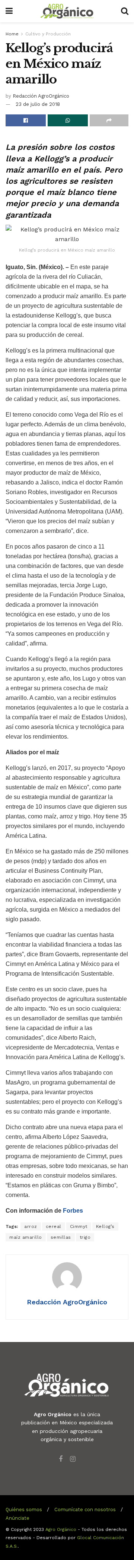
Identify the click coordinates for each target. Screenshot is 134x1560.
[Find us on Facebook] (61, 1459)
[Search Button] (124, 11)
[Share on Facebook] (26, 120)
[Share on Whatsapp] (68, 120)
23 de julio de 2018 (38, 104)
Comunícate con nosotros (85, 1509)
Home (12, 34)
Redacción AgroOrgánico (41, 96)
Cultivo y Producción (48, 34)
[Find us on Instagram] (73, 1459)
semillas (61, 1237)
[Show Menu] (9, 11)
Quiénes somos (24, 1509)
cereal (53, 1226)
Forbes (73, 1210)
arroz (30, 1226)
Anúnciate (17, 1518)
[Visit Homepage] (66, 11)
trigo (85, 1237)
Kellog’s (105, 1226)
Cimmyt (78, 1226)
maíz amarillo (25, 1237)
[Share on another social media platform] (109, 120)
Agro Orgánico (60, 1529)
